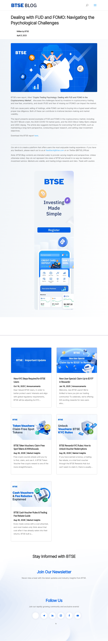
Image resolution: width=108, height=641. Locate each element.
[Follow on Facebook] (69, 615)
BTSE (27, 31)
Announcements (33, 386)
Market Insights (33, 453)
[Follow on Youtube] (78, 615)
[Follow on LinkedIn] (52, 615)
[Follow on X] (35, 615)
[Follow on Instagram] (61, 615)
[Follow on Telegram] (44, 615)
